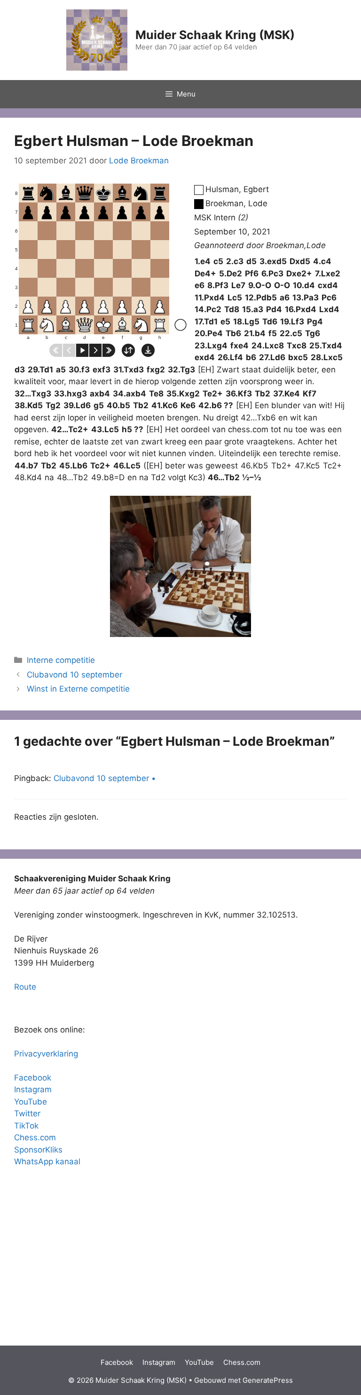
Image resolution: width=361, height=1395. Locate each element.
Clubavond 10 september (74, 674)
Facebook (32, 1077)
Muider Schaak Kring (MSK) (215, 35)
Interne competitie (61, 660)
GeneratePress (268, 1380)
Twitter (27, 1113)
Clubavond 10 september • (105, 778)
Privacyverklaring (46, 1053)
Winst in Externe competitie (78, 688)
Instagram (33, 1089)
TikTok (26, 1125)
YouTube (30, 1101)
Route (25, 987)
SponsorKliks (38, 1149)
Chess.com (35, 1137)
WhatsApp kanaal (47, 1161)
